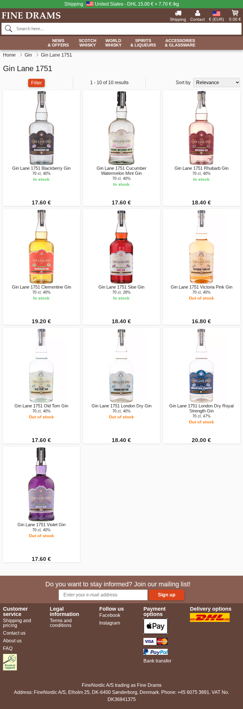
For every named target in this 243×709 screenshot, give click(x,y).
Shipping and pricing (17, 623)
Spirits (143, 43)
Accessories (180, 43)
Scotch (87, 43)
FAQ (7, 648)
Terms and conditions (61, 623)
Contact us (14, 633)
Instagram (109, 622)
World (113, 43)
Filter (36, 82)
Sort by (183, 82)
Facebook (109, 615)
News (58, 43)
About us (12, 640)
